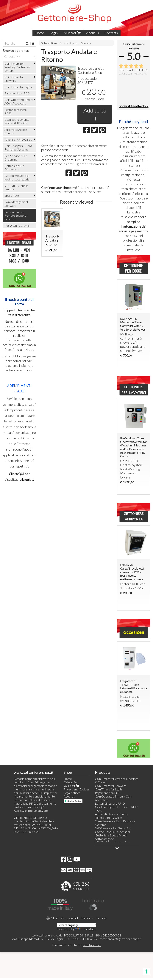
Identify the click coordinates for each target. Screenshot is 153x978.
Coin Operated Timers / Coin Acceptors (18, 101)
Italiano (101, 918)
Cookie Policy (74, 801)
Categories (71, 782)
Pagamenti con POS (17, 93)
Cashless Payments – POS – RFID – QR (17, 121)
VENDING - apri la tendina (16, 187)
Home (39, 33)
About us (92, 33)
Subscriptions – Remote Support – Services (66, 43)
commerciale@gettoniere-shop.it (120, 939)
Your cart (70, 33)
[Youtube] (76, 860)
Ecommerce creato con (76, 945)
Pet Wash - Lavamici (17, 225)
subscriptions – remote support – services (71, 192)
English (58, 918)
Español (72, 918)
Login (54, 33)
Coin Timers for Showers (14, 78)
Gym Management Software (16, 203)
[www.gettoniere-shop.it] (76, 18)
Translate (89, 929)
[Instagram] (69, 860)
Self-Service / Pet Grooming (15, 157)
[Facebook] (63, 860)
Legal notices (72, 793)
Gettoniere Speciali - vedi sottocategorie (17, 177)
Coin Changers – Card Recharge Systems (18, 147)
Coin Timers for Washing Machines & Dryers (17, 67)
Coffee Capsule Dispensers (14, 167)
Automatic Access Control (15, 131)
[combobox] (19, 56)
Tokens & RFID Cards (18, 139)
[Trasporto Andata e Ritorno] (58, 83)
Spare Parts (12, 195)
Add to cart (94, 114)
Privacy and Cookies (76, 789)
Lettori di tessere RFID (15, 111)
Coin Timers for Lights (18, 87)
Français (87, 918)
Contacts (111, 33)
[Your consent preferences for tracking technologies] (146, 971)
